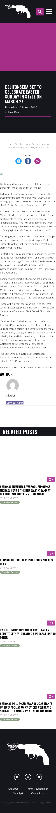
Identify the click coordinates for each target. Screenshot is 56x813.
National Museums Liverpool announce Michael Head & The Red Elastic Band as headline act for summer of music (25, 490)
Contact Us (37, 793)
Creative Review (22, 144)
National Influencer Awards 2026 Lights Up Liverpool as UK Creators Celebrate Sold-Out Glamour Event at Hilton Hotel (26, 707)
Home (10, 144)
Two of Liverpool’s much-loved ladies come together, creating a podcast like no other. (28, 633)
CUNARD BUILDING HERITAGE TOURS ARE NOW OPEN (26, 562)
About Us (13, 789)
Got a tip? (18, 793)
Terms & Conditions (37, 789)
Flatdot (10, 395)
